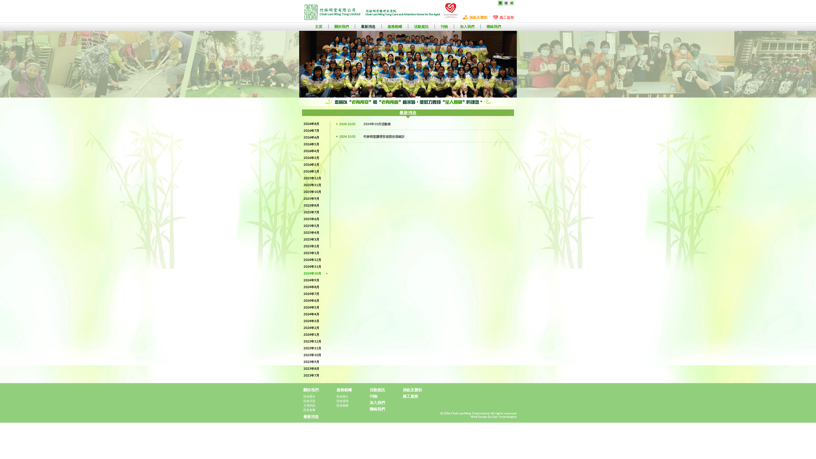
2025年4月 (311, 232)
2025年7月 (311, 212)
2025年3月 (311, 239)
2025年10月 (312, 192)
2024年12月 (312, 260)
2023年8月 (311, 368)
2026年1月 (311, 171)
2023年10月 (312, 355)
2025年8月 (311, 205)
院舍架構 (309, 410)
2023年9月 (311, 362)
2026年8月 (311, 124)
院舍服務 (342, 405)
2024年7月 (311, 294)
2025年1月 (311, 253)
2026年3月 (311, 158)
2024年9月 (311, 280)
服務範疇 (395, 26)
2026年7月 (311, 130)
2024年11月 (312, 266)
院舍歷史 (309, 396)
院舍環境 (342, 401)
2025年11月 (312, 185)
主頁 (318, 26)
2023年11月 (312, 348)
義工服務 (507, 17)
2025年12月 (312, 178)
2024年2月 (311, 328)
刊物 (444, 26)
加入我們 (467, 26)
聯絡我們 (494, 26)
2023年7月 (311, 375)
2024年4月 (311, 314)
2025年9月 (311, 198)
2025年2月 (311, 246)
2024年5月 (311, 307)
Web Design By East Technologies (494, 416)
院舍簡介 (342, 396)
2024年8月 (311, 287)
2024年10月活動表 (377, 124)
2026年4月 (311, 151)
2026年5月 (311, 144)
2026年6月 (311, 137)
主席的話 (309, 405)
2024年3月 (311, 321)
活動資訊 (421, 26)
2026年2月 (311, 164)
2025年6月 (311, 219)
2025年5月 (311, 226)
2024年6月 (311, 300)
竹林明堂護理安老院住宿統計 (384, 136)
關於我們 (341, 26)
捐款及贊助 (478, 17)
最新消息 (368, 26)
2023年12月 (312, 341)
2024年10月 (312, 273)
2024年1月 (311, 334)
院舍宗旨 (309, 401)
